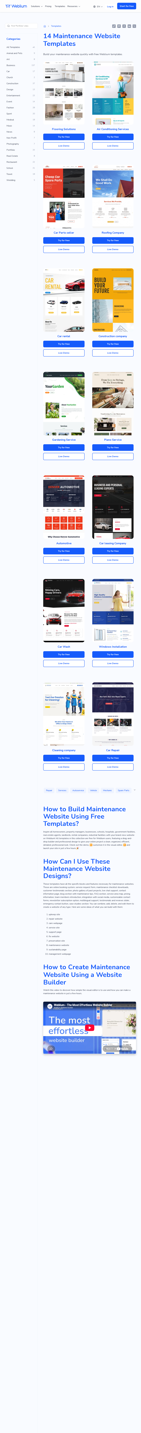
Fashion (10, 107)
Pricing (48, 6)
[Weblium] (16, 6)
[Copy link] (114, 26)
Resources (72, 6)
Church (9, 77)
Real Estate (12, 156)
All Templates (13, 47)
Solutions (35, 6)
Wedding (10, 180)
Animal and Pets (14, 53)
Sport (9, 113)
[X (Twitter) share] (134, 26)
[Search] (8, 26)
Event (9, 101)
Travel (9, 174)
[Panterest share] (119, 26)
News (9, 131)
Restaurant (11, 162)
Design (9, 89)
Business (10, 65)
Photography (12, 144)
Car (8, 71)
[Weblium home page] (44, 26)
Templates (60, 6)
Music (9, 125)
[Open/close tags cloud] (134, 790)
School (9, 168)
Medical (10, 119)
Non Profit (11, 138)
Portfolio (10, 150)
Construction (12, 83)
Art (8, 59)
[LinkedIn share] (129, 26)
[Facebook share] (124, 26)
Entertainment (13, 95)
